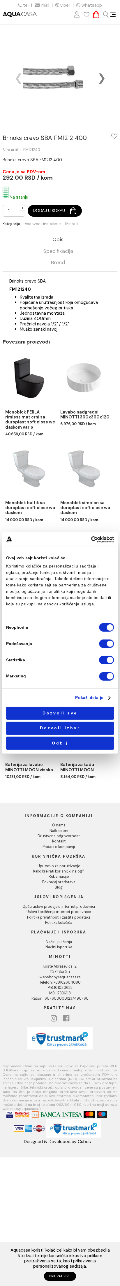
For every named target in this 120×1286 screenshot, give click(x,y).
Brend (58, 263)
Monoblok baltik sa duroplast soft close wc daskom (30, 508)
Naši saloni (59, 830)
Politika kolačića (58, 922)
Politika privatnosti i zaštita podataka (59, 917)
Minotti (71, 224)
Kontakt (59, 841)
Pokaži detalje (89, 697)
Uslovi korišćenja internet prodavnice (59, 912)
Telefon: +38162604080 (60, 982)
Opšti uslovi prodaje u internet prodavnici (58, 906)
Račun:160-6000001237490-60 (60, 998)
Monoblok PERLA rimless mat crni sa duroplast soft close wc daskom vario (30, 420)
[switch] (106, 644)
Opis (57, 240)
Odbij (60, 743)
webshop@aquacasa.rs (60, 977)
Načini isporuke (58, 947)
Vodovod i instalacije (43, 224)
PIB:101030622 (60, 987)
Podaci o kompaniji (59, 847)
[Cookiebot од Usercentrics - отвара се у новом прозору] (91, 539)
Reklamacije (59, 876)
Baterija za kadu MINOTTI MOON (77, 767)
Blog (59, 887)
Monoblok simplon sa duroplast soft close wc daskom (85, 508)
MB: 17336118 (60, 993)
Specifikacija (58, 251)
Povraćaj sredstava (58, 882)
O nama (59, 825)
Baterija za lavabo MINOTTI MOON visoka (29, 767)
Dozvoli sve (60, 713)
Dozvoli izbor (60, 728)
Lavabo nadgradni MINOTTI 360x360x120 (85, 415)
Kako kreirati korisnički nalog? (58, 871)
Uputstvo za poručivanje (59, 866)
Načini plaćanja (59, 942)
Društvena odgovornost (59, 836)
